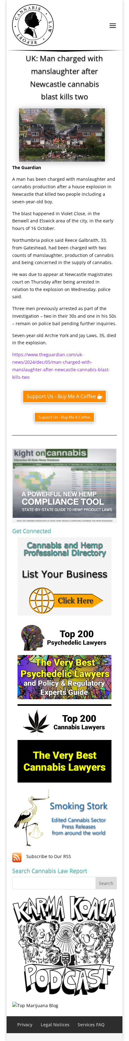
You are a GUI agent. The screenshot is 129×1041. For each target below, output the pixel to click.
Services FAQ (91, 1025)
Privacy (25, 1025)
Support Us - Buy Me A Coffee (61, 396)
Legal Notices (55, 1025)
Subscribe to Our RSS (48, 856)
